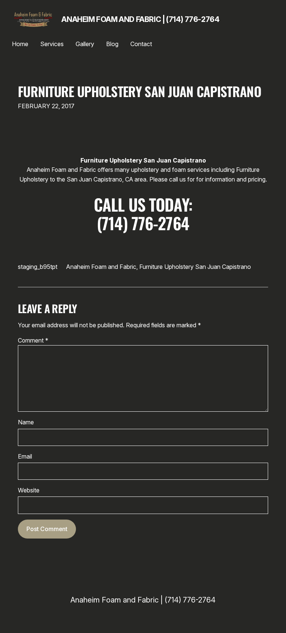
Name (26, 422)
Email (25, 456)
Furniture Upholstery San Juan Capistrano (139, 91)
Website (28, 490)
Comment (33, 340)
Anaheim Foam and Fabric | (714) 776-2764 (140, 19)
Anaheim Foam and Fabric (101, 266)
